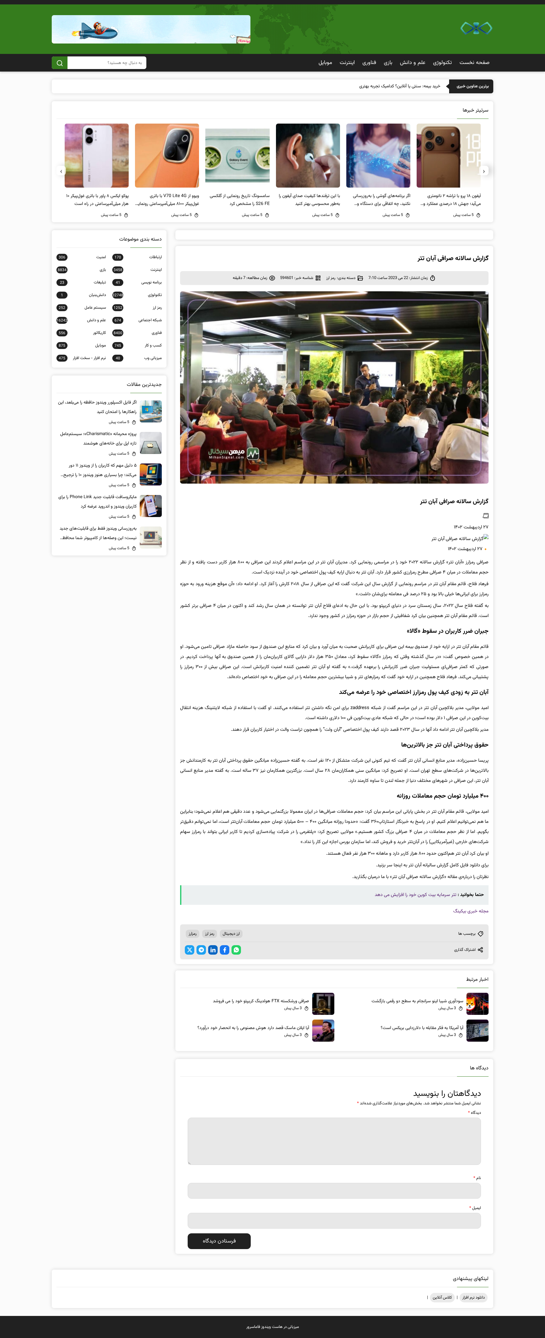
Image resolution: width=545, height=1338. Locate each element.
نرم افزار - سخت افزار (82, 358)
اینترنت (347, 63)
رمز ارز (330, 278)
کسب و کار (138, 345)
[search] (59, 62)
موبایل (325, 63)
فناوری (369, 63)
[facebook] (224, 950)
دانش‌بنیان (83, 295)
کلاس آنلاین (442, 1297)
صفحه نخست (474, 63)
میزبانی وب (139, 358)
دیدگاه (474, 1113)
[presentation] (484, 170)
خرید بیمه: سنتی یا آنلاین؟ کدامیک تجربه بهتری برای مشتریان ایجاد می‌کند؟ (375, 86)
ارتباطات (138, 257)
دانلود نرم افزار (473, 1297)
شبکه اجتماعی (138, 320)
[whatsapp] (236, 950)
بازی (388, 63)
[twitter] (189, 950)
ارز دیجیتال (231, 934)
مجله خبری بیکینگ (471, 911)
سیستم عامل (82, 308)
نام (477, 1178)
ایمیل (475, 1208)
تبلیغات (83, 282)
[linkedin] (213, 950)
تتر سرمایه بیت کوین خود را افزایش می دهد (415, 895)
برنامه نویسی (139, 282)
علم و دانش (412, 63)
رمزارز (192, 934)
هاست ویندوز (272, 1327)
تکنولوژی (442, 63)
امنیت (82, 257)
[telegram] (201, 950)
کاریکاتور (82, 333)
